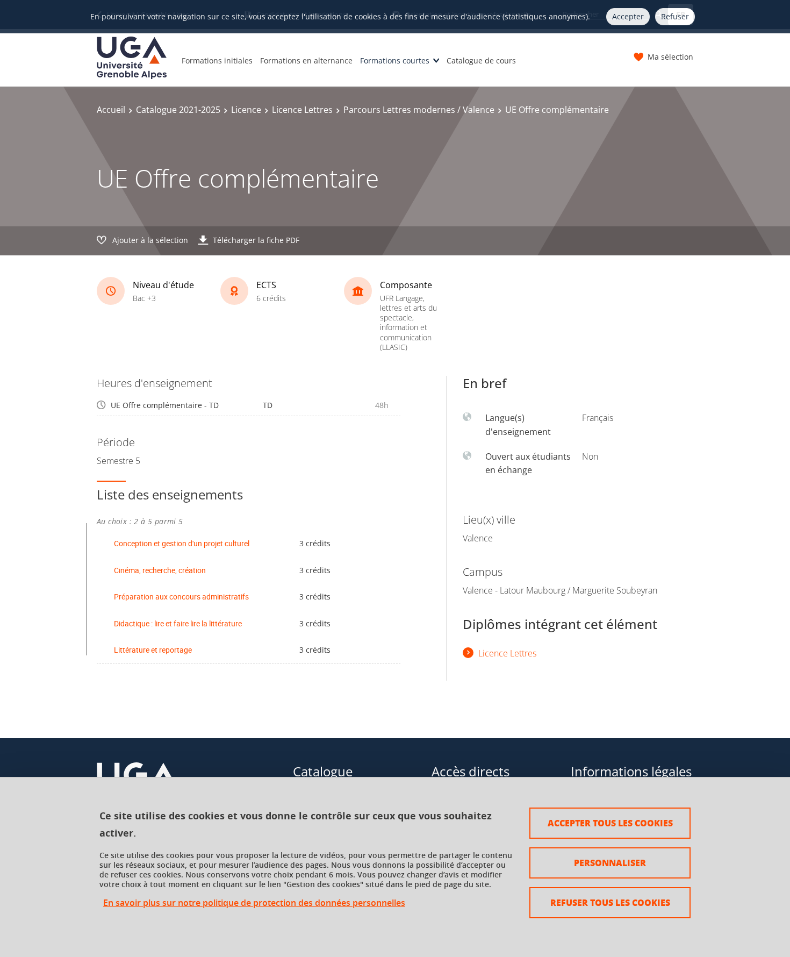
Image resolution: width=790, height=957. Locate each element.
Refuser (675, 16)
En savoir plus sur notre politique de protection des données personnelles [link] (254, 903)
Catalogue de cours (481, 60)
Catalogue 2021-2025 (178, 110)
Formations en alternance (306, 60)
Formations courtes (394, 60)
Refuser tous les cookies (610, 902)
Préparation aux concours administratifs (181, 596)
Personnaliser (610, 862)
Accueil (111, 110)
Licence (246, 110)
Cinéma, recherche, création (160, 570)
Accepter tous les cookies (610, 823)
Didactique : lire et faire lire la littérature (178, 623)
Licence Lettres (302, 110)
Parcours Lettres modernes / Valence (418, 110)
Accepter (628, 16)
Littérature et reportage (153, 650)
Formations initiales (217, 60)
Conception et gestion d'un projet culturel (181, 543)
